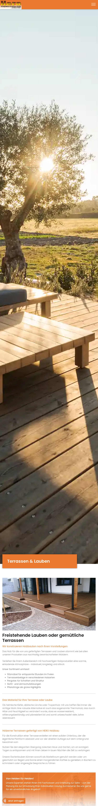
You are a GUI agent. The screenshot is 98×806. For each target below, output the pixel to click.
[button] (93, 4)
